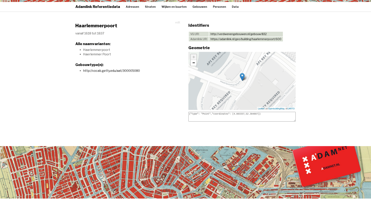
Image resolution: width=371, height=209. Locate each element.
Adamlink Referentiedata (97, 7)
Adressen (132, 6)
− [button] (193, 62)
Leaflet (261, 108)
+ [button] (193, 57)
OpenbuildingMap (276, 108)
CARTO (291, 108)
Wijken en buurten (174, 6)
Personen (219, 6)
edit (177, 22)
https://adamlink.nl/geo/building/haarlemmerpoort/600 (246, 39)
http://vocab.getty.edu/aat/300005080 (111, 71)
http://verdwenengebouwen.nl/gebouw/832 (239, 34)
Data (235, 6)
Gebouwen (199, 6)
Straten (150, 6)
